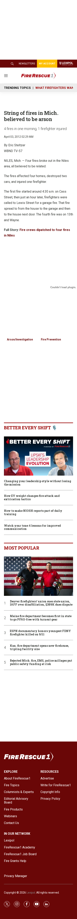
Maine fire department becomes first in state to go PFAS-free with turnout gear (40, 618)
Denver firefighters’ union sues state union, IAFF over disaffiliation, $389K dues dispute (41, 603)
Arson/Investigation (20, 339)
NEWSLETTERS (27, 63)
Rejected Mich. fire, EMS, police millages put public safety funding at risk (41, 662)
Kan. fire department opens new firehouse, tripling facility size (39, 647)
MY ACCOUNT (47, 63)
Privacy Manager (15, 876)
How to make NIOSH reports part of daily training (33, 512)
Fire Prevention (51, 339)
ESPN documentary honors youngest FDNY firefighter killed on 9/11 (40, 632)
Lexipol (30, 892)
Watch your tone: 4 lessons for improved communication (32, 527)
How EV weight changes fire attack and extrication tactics (32, 497)
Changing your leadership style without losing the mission (37, 483)
